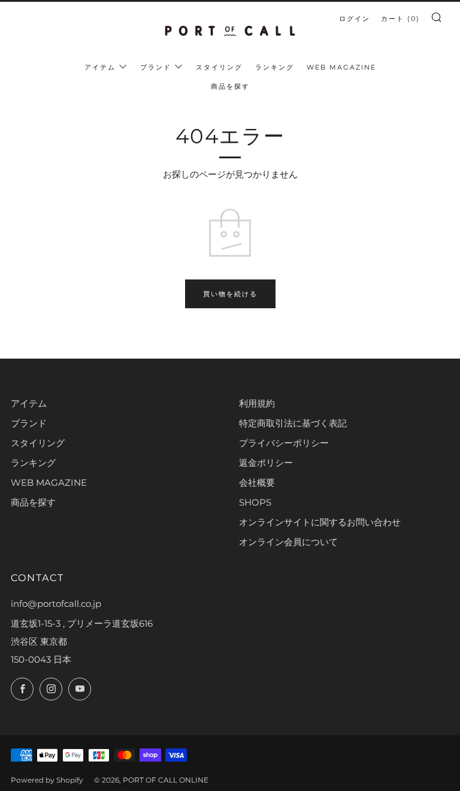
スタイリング (219, 67)
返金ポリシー (266, 462)
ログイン (354, 18)
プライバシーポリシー (284, 443)
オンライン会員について (288, 542)
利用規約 (257, 403)
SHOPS (255, 502)
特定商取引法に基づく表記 (293, 423)
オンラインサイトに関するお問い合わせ (320, 522)
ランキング (274, 67)
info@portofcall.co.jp (56, 603)
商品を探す (230, 86)
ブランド (155, 67)
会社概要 (257, 482)
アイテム (100, 67)
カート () (400, 18)
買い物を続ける (230, 294)
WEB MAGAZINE (341, 67)
